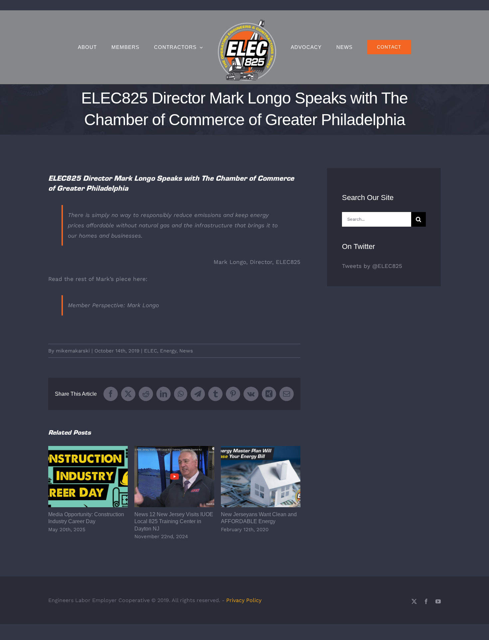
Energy (168, 351)
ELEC (150, 351)
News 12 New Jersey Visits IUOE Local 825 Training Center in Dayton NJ (174, 476)
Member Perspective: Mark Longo (113, 305)
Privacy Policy (243, 600)
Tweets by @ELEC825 (372, 266)
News (186, 351)
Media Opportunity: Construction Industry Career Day (88, 476)
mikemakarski (73, 351)
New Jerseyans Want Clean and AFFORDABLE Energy (260, 476)
